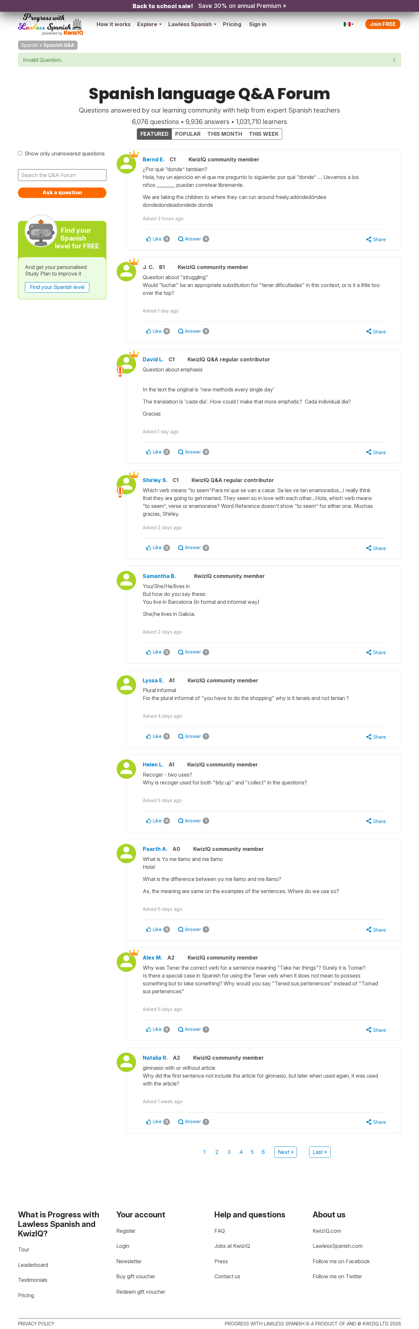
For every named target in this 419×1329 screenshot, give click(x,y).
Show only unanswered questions (65, 153)
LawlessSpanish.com (338, 1246)
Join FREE (383, 24)
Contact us (227, 1276)
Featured (154, 134)
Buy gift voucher (135, 1276)
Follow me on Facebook (341, 1261)
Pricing (232, 24)
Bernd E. (154, 159)
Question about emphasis (247, 391)
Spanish (29, 45)
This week (264, 134)
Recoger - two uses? (225, 778)
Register (126, 1231)
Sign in (257, 24)
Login (122, 1246)
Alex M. (152, 957)
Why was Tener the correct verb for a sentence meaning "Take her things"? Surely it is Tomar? (260, 979)
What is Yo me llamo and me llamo (241, 875)
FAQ (219, 1231)
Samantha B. (159, 576)
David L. (153, 359)
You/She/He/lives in (201, 600)
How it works (114, 24)
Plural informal (246, 694)
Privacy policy (36, 1323)
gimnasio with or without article (260, 1076)
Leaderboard (33, 1265)
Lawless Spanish (190, 24)
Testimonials (32, 1280)
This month (224, 134)
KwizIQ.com (327, 1231)
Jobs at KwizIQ (232, 1246)
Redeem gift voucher (140, 1291)
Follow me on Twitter (337, 1276)
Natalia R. (155, 1057)
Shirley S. (155, 480)
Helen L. (153, 764)
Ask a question (62, 192)
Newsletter (129, 1261)
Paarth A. (155, 849)
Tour (23, 1249)
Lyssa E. (153, 680)
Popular (188, 134)
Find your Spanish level (57, 287)
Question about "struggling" (261, 285)
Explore (147, 24)
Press (221, 1261)
